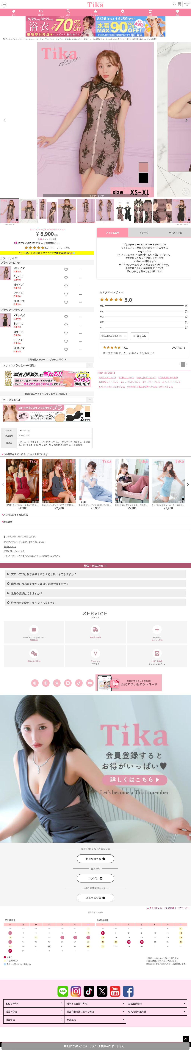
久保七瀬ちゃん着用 (169, 377)
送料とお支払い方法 (77, 1003)
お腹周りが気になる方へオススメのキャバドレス (151, 387)
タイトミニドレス (26, 39)
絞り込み (141, 335)
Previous (4, 120)
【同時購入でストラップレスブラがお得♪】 (47, 394)
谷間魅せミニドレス (109, 382)
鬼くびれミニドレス (147, 377)
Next (186, 120)
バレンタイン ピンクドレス (112, 387)
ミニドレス (13, 39)
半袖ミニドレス (127, 377)
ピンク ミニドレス (172, 382)
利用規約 (71, 1019)
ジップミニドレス (152, 382)
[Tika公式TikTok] (78, 683)
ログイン (93, 878)
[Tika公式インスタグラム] (34, 683)
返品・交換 (11, 1011)
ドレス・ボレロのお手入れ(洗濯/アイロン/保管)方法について (32, 555)
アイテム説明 (112, 232)
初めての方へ (12, 1003)
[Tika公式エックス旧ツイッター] (56, 683)
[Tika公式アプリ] (129, 682)
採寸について (10, 546)
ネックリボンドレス (131, 382)
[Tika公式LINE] (67, 683)
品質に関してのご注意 (14, 551)
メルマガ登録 (94, 898)
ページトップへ (186, 1039)
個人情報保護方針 (137, 1011)
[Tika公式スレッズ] (45, 683)
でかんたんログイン (157, 662)
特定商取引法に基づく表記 (80, 1011)
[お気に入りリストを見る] (174, 4)
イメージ (144, 232)
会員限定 (157, 638)
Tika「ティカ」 (25, 430)
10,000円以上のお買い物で (33, 638)
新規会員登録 (94, 858)
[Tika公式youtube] (90, 683)
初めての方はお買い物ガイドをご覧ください (24, 541)
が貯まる (95, 662)
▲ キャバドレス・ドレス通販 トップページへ (168, 907)
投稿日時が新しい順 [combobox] (111, 336)
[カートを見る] (179, 4)
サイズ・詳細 (175, 232)
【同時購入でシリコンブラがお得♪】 (47, 359)
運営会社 (10, 1019)
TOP (5, 39)
